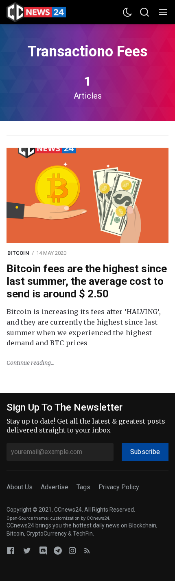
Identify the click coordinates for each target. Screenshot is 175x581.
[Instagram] (72, 550)
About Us (20, 487)
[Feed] (87, 550)
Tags (83, 487)
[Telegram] (58, 550)
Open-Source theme (27, 518)
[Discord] (43, 550)
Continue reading (29, 362)
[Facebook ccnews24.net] (11, 550)
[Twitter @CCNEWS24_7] (27, 550)
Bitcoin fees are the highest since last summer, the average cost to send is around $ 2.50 (87, 281)
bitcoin (18, 253)
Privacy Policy (118, 487)
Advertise (54, 487)
